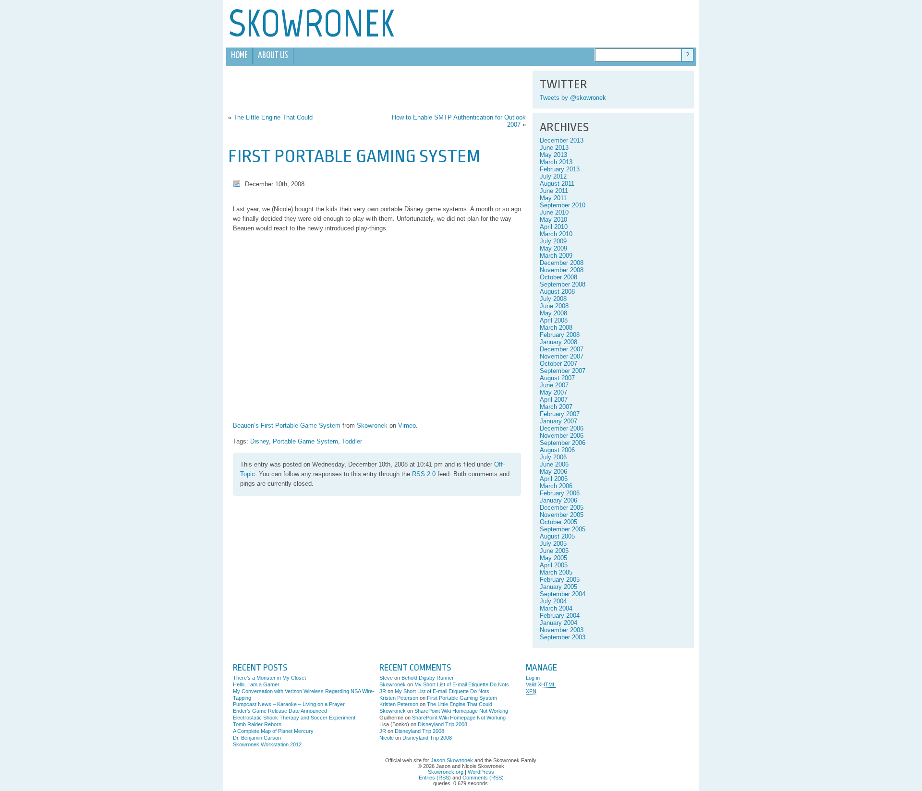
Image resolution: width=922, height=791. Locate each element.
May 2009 (553, 248)
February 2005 (560, 579)
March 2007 (556, 406)
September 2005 (562, 529)
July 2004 (553, 601)
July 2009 (553, 241)
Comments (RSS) (483, 777)
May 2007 (553, 392)
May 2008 (553, 313)
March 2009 (556, 255)
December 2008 (561, 262)
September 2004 (562, 594)
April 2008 (554, 320)
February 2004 (560, 615)
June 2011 (554, 190)
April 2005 (554, 565)
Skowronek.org (445, 772)
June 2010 (554, 212)
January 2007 (558, 421)
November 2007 (561, 356)
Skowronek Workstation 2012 (267, 744)
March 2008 (556, 327)
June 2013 (554, 147)
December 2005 (561, 507)
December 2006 (561, 428)
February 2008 (560, 334)
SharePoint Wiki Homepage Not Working (461, 711)
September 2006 (562, 442)
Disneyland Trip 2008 (442, 724)
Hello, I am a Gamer (256, 684)
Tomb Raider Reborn (257, 724)
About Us (273, 55)
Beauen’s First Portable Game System (286, 425)
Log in (533, 678)
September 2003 (562, 637)
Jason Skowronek (452, 760)
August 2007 (557, 378)
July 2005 (553, 543)
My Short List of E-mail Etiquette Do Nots (461, 684)
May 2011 (553, 198)
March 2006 (556, 486)
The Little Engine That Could (273, 117)
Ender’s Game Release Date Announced (280, 711)
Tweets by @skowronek (573, 97)
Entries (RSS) (435, 777)
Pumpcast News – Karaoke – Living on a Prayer (289, 704)
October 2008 (558, 277)
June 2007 (554, 385)
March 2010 (556, 234)
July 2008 (553, 298)
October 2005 (558, 522)
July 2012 (553, 176)
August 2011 (557, 183)
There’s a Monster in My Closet (269, 678)
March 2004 (556, 608)
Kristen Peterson (398, 698)
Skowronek (372, 425)
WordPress (481, 772)
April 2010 (554, 226)
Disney (259, 441)
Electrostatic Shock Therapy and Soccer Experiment (294, 717)
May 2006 (553, 471)
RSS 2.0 (424, 474)
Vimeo (407, 425)
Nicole (386, 738)
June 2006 (554, 464)
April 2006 (554, 478)
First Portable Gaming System (354, 156)
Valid (541, 684)
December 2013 (561, 140)
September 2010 (562, 205)
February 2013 (560, 169)
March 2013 (556, 162)
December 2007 (561, 349)
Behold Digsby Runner (427, 678)
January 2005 (558, 586)
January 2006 (558, 500)
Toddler (352, 441)
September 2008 (562, 284)
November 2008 (561, 270)
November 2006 (561, 435)
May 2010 (553, 219)
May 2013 (553, 154)
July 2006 (553, 457)
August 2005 (557, 536)
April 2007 (554, 399)
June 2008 (554, 306)
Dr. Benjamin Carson (257, 738)
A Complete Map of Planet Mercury (273, 731)
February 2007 (560, 414)
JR (382, 691)
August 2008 (557, 291)
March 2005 (556, 572)
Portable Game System (305, 441)
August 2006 (557, 450)
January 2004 (558, 622)
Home (239, 55)
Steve (386, 678)
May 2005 (553, 558)
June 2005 (554, 550)
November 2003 (561, 630)
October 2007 (558, 363)
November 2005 (561, 514)
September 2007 (562, 370)
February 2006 (560, 493)
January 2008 (558, 342)
